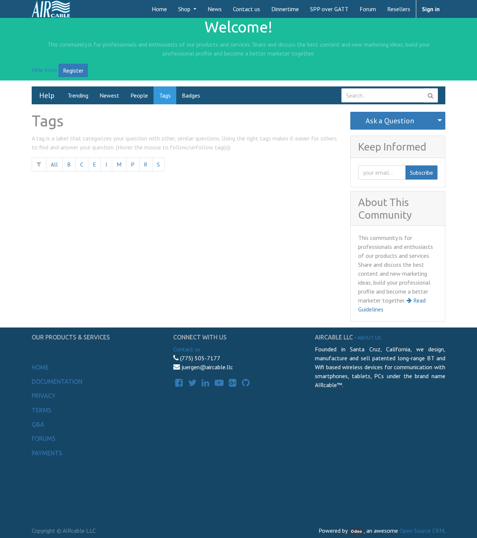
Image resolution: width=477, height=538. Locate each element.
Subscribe (421, 172)
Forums (44, 438)
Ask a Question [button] (390, 121)
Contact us (186, 349)
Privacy (44, 395)
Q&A (38, 424)
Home (40, 367)
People (139, 95)
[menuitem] (159, 9)
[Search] (430, 95)
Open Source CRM (421, 530)
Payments (47, 453)
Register (73, 70)
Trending (77, 95)
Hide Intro (44, 69)
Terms (41, 410)
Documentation (57, 381)
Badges (191, 95)
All (54, 164)
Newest (109, 95)
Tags (165, 95)
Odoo (356, 531)
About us (369, 337)
